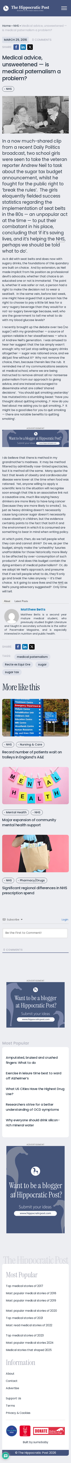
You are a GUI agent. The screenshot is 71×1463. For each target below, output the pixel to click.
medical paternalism (32, 657)
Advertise (12, 1388)
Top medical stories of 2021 (24, 1318)
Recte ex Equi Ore (17, 664)
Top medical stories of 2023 (25, 1335)
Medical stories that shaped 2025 (29, 1350)
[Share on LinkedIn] (23, 47)
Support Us (13, 1398)
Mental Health (16, 812)
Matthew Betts (33, 609)
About (7, 601)
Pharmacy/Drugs (32, 880)
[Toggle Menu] (64, 8)
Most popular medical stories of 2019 (31, 1300)
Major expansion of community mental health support (29, 822)
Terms (10, 1405)
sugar (42, 664)
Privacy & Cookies (18, 1413)
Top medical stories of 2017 (24, 1286)
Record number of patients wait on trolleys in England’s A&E (32, 755)
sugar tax (12, 672)
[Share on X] (30, 47)
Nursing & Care (31, 744)
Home (6, 26)
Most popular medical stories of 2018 (31, 1293)
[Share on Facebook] (16, 47)
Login (64, 919)
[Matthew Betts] (11, 616)
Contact (11, 1381)
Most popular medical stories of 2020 (31, 1310)
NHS (16, 26)
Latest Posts (21, 601)
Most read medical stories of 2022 (29, 1325)
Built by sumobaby (35, 1442)
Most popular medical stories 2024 (30, 1342)
